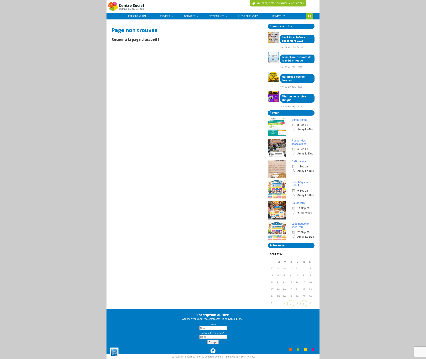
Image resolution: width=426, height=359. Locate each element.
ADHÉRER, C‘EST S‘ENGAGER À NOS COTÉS (280, 3)
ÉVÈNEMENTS (216, 16)
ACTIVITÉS (189, 16)
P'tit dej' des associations (299, 142)
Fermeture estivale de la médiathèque (296, 58)
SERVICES (165, 16)
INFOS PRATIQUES (248, 16)
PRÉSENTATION (137, 16)
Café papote (299, 161)
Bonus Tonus (299, 120)
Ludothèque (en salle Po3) (301, 183)
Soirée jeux (298, 203)
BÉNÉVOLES (279, 16)
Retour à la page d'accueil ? (135, 39)
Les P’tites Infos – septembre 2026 (293, 39)
